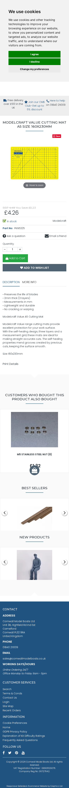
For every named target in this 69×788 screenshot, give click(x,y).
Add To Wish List (36, 268)
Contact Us (10, 697)
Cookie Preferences (15, 723)
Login (6, 702)
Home (6, 727)
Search (7, 689)
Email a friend (57, 236)
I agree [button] (34, 54)
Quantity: (8, 244)
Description (11, 282)
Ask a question (15, 236)
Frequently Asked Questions (20, 740)
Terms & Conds (12, 693)
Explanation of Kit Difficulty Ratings (24, 736)
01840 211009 (10, 647)
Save (58, 136)
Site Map (8, 706)
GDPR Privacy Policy (15, 731)
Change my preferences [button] (34, 69)
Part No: (8, 228)
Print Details (10, 364)
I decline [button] (35, 61)
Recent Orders (12, 710)
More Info (29, 282)
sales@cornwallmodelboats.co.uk (24, 658)
